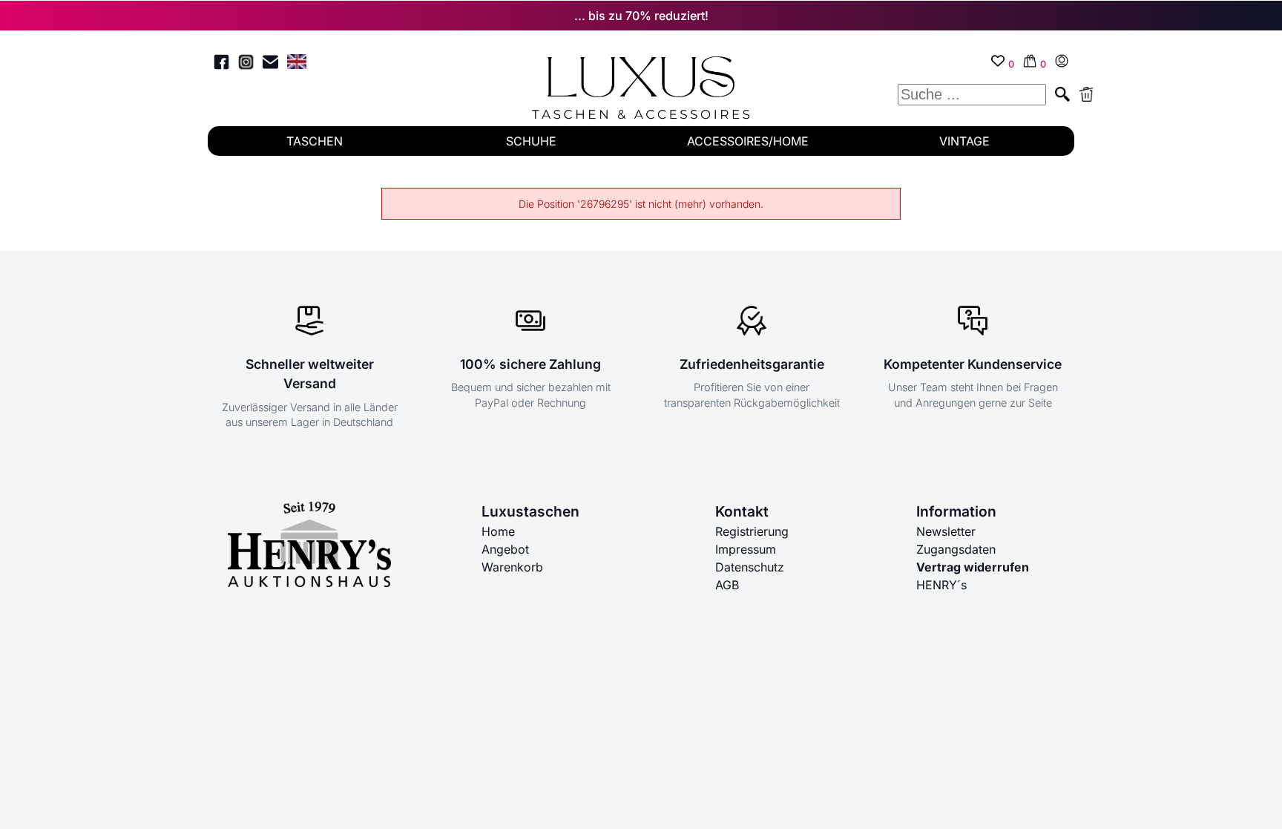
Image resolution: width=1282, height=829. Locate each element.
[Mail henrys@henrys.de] (270, 64)
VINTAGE (964, 141)
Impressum (745, 549)
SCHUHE (531, 141)
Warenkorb (512, 567)
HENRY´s (941, 584)
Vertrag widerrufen (972, 567)
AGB (727, 584)
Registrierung (752, 531)
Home (498, 531)
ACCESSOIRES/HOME (748, 141)
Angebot (505, 549)
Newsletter (946, 531)
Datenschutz (749, 567)
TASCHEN (314, 141)
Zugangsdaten (956, 549)
